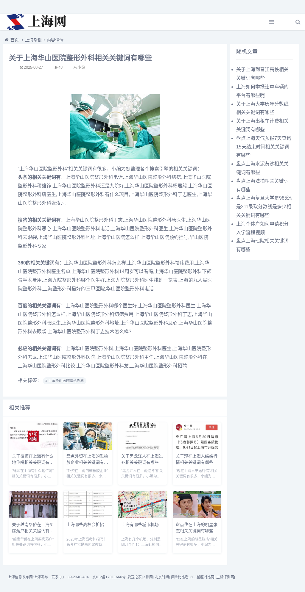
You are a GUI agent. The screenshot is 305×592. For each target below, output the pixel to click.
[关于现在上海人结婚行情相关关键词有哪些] (197, 448)
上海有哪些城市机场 (140, 524)
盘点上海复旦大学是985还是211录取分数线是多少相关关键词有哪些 (264, 206)
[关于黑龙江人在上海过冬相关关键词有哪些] (142, 448)
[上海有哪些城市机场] (142, 516)
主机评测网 (225, 577)
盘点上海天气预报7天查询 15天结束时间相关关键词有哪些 (263, 147)
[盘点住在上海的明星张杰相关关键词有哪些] (197, 516)
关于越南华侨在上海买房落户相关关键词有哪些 (33, 530)
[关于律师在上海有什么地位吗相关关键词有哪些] (33, 448)
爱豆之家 (134, 577)
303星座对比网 (202, 577)
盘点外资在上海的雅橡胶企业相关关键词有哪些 (87, 462)
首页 (14, 39)
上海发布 (41, 577)
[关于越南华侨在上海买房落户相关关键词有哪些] (33, 516)
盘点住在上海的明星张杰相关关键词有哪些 (196, 527)
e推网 (148, 577)
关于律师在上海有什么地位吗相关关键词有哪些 (33, 462)
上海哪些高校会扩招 (85, 524)
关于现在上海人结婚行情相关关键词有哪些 (196, 459)
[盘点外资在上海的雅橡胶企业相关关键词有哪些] (87, 448)
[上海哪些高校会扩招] (87, 516)
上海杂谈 (33, 39)
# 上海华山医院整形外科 (64, 381)
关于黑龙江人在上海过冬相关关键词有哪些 (142, 459)
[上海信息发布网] (37, 22)
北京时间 (162, 577)
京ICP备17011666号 (109, 577)
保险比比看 (180, 577)
